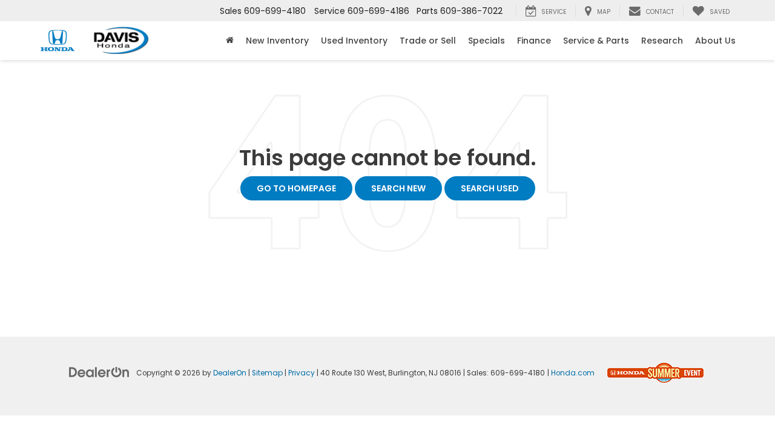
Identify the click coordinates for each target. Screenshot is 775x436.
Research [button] (662, 41)
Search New (398, 188)
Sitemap (267, 373)
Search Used (490, 188)
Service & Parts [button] (596, 41)
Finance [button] (534, 41)
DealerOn (229, 373)
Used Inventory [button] (354, 41)
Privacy (301, 373)
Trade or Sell (428, 41)
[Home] (230, 40)
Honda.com (573, 373)
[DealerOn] (99, 372)
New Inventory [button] (277, 41)
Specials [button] (486, 41)
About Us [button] (715, 41)
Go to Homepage (296, 188)
